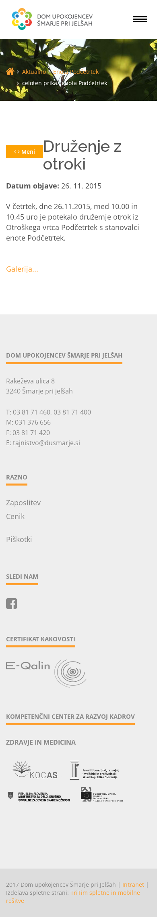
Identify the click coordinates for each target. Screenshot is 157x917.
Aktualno (34, 71)
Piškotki (19, 539)
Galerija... (22, 269)
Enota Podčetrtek (76, 71)
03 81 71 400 (72, 412)
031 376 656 (33, 422)
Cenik (15, 516)
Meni (27, 151)
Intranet (133, 884)
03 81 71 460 (31, 412)
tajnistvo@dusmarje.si (46, 442)
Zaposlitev (23, 502)
